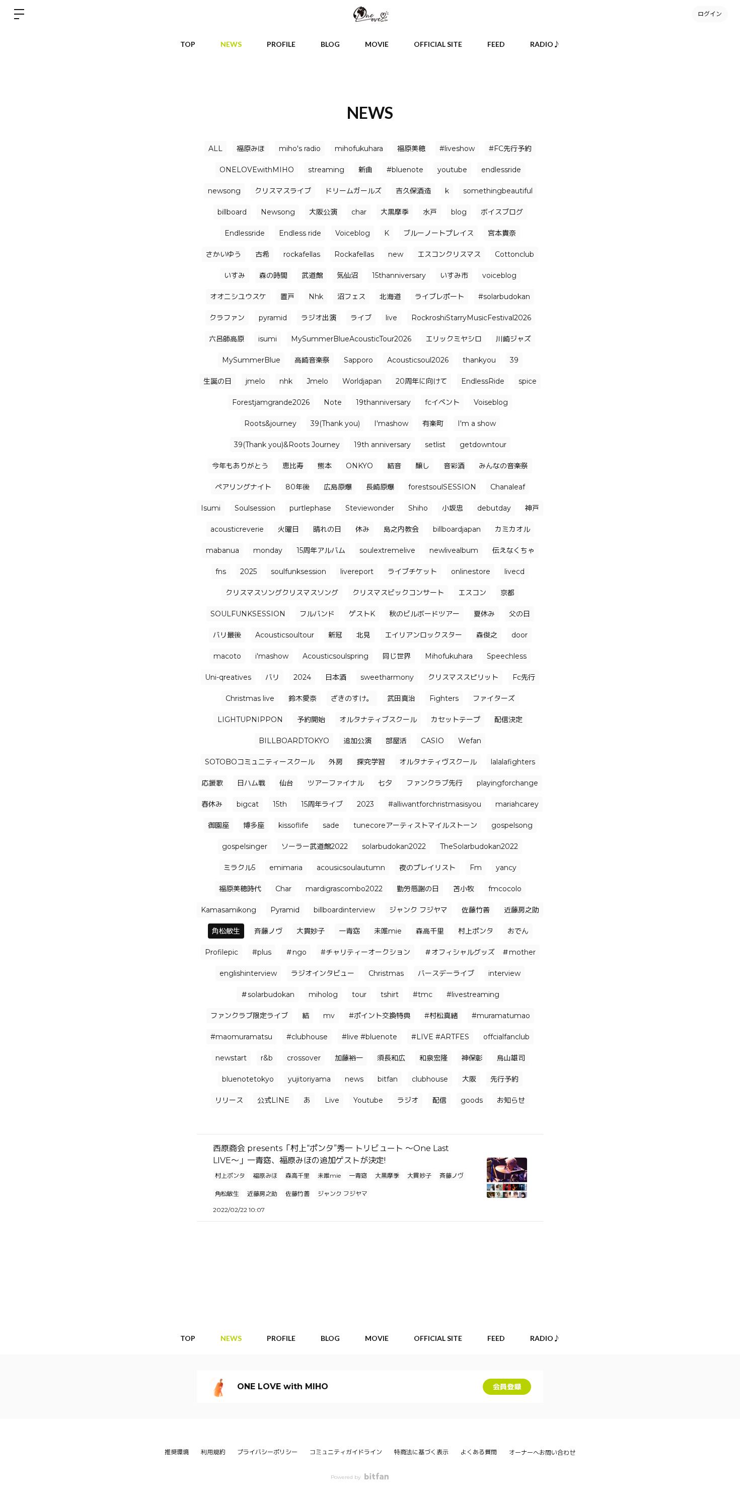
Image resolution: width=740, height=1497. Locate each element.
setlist (435, 444)
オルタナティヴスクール (438, 761)
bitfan (388, 1079)
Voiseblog (491, 402)
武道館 (312, 275)
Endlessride (245, 233)
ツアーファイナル (336, 783)
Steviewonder (369, 508)
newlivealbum (453, 550)
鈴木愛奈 (302, 698)
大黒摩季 (395, 212)
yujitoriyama (309, 1079)
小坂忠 (452, 508)
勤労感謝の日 (418, 888)
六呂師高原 (226, 338)
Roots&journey (270, 423)
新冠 (335, 634)
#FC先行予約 (510, 148)
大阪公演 (323, 212)
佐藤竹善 (476, 909)
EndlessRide (482, 381)
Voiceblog (352, 233)
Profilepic (221, 952)
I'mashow (391, 423)
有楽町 (432, 423)
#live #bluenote (369, 1036)
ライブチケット (412, 571)
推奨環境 (177, 1452)
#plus (261, 952)
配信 (439, 1100)
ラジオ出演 (318, 317)
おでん (518, 931)
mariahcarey (517, 804)
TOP (187, 44)
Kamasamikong (228, 909)
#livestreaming (473, 994)
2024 (302, 677)
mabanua (222, 550)
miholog (323, 994)
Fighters (444, 698)
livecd (514, 571)
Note (333, 402)
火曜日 (288, 529)
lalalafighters (513, 761)
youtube (452, 169)
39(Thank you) (335, 423)
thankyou (479, 360)
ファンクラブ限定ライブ (249, 1015)
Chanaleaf (507, 486)
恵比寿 (293, 465)
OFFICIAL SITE (438, 44)
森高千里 (430, 931)
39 (514, 360)
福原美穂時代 (240, 888)
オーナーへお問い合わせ (542, 1453)
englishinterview (248, 973)
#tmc (422, 994)
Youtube (368, 1100)
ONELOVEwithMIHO (256, 169)
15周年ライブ (322, 804)
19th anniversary (382, 444)
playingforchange (507, 783)
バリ (272, 677)
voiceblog (499, 275)
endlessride (501, 169)
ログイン (710, 14)
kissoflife (293, 825)
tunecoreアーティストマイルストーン (415, 825)
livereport (357, 571)
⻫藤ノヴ (268, 931)
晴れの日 (327, 529)
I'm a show (477, 423)
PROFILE (281, 44)
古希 (262, 254)
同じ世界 (397, 656)
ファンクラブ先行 (434, 783)
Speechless (507, 656)
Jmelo (317, 381)
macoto (227, 656)
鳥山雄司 (511, 1057)
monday (267, 550)
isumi (267, 338)
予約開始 (311, 719)
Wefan (469, 740)
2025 (248, 571)
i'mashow (271, 656)
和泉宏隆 (433, 1057)
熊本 (325, 465)
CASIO (432, 740)
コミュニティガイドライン (346, 1452)
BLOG (330, 44)
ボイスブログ (502, 212)
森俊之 (486, 634)
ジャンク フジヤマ (418, 909)
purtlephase (310, 508)
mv (329, 1015)
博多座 (253, 825)
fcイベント (442, 402)
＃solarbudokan (267, 994)
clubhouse (430, 1079)
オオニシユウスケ (238, 296)
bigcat (248, 804)
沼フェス (351, 296)
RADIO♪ (545, 44)
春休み (212, 804)
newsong (224, 190)
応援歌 (212, 783)
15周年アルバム (321, 550)
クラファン (227, 317)
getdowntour (483, 444)
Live (332, 1100)
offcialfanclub (506, 1036)
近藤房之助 (521, 909)
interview (504, 973)
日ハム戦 (251, 783)
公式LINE (273, 1100)
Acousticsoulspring (335, 656)
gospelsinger (244, 846)
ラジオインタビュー (322, 973)
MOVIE (377, 44)
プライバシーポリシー (267, 1452)
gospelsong (512, 825)
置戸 (287, 296)
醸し (422, 465)
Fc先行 (523, 677)
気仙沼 (347, 275)
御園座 (218, 825)
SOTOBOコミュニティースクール (260, 761)
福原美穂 (411, 148)
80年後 (297, 486)
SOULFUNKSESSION (247, 613)
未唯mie (388, 931)
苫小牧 (463, 888)
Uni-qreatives (228, 677)
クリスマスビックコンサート (398, 592)
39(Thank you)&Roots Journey (287, 444)
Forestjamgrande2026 (271, 402)
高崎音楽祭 (312, 360)
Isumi (210, 508)
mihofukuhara (359, 148)
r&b (267, 1057)
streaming (326, 169)
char (358, 212)
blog (459, 212)
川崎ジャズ (513, 338)
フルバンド (317, 613)
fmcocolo (505, 888)
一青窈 (349, 931)
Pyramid (285, 909)
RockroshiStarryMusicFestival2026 (471, 317)
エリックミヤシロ (453, 338)
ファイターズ (494, 698)
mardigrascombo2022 (344, 888)
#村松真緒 (441, 1015)
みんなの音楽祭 (503, 465)
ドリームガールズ (353, 190)
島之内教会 (401, 529)
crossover (304, 1057)
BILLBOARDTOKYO (294, 740)
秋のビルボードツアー (424, 613)
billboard (232, 212)
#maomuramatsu (241, 1036)
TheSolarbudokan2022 (479, 846)
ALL (215, 148)
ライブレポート (439, 296)
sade (331, 825)
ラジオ (407, 1100)
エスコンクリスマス (449, 254)
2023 (365, 804)
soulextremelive (387, 550)
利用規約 (213, 1452)
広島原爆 (338, 486)
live (391, 317)
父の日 (519, 613)
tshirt (390, 994)
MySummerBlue (251, 360)
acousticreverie (237, 529)
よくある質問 (479, 1452)
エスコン (472, 592)
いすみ (234, 275)
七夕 (385, 783)
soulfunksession (298, 571)
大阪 (469, 1079)
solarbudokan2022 (394, 846)
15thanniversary (399, 275)
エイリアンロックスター (423, 634)
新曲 (365, 169)
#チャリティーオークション (365, 952)
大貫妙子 (311, 931)
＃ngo (296, 952)
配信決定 (508, 719)
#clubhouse (307, 1036)
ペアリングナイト (243, 486)
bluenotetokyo (248, 1079)
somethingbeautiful (498, 190)
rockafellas (301, 254)
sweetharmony (387, 677)
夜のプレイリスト (427, 867)
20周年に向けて (421, 381)
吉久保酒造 (413, 190)
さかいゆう (223, 254)
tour (359, 994)
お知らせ (511, 1100)
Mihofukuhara (449, 656)
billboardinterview (344, 909)
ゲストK (362, 613)
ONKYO (359, 465)
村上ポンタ (475, 931)
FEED (496, 44)
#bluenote (405, 169)
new (395, 254)
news (354, 1079)
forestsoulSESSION (442, 486)
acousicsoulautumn (351, 867)
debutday (494, 508)
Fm (476, 867)
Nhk (316, 296)
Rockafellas (354, 254)
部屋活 (396, 740)
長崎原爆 (380, 486)
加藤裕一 (349, 1057)
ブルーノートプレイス (438, 233)
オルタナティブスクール (378, 719)
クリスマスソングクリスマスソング (282, 592)
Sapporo (358, 360)
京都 (507, 592)
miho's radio (300, 148)
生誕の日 (217, 381)
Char (283, 888)
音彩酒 (454, 465)
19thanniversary (383, 402)
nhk (285, 381)
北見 (363, 634)
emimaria (286, 867)
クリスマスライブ (283, 190)
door (519, 634)
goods (472, 1100)
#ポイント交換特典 (379, 1015)
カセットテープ (455, 719)
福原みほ (251, 148)
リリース (229, 1100)
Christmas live (250, 698)
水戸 (430, 212)
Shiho (418, 508)
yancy (506, 867)
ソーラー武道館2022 (314, 846)
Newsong (278, 212)
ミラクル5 (239, 867)
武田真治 (401, 698)
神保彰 (472, 1057)
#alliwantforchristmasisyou (434, 804)
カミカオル (512, 529)
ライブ (361, 317)
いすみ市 (454, 275)
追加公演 (357, 740)
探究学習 (371, 761)
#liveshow (457, 148)
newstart (231, 1057)
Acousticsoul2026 (418, 360)
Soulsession (255, 508)
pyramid (273, 317)
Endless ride (300, 233)
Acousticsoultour (284, 634)
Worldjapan (362, 381)
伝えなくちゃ (513, 550)
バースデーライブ (446, 973)
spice (528, 381)
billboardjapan (457, 529)
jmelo (255, 381)
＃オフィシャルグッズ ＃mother (480, 952)
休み (362, 529)
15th (280, 804)
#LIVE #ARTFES (440, 1036)
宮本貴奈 (502, 233)
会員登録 (507, 1386)
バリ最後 (227, 634)
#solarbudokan (504, 296)
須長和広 (391, 1057)
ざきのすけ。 (352, 698)
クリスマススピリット (463, 677)
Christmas (386, 973)
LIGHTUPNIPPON (250, 719)
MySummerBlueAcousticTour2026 (351, 338)
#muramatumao (501, 1015)
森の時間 (273, 275)
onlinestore (470, 571)
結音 (394, 465)
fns (220, 571)
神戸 (532, 508)
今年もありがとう (240, 465)
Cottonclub (514, 254)
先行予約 (504, 1079)
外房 (336, 761)
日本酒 (335, 677)
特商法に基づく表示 (421, 1452)
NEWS (231, 44)
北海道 (390, 296)
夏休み (484, 613)
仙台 (286, 783)
